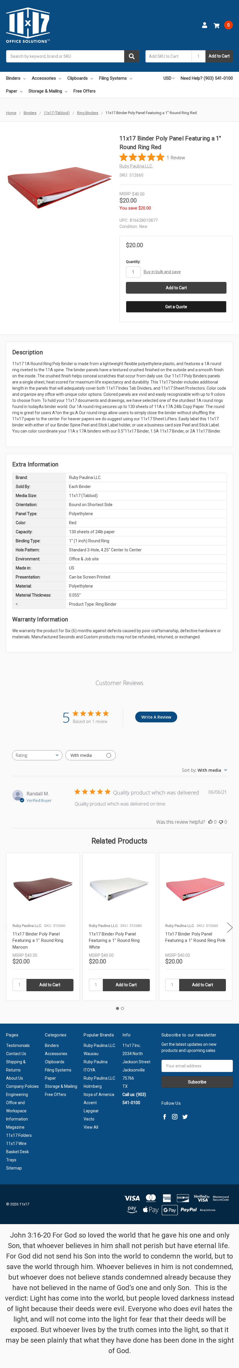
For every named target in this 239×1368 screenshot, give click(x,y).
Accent (90, 1102)
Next (230, 928)
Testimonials (18, 1045)
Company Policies (22, 1086)
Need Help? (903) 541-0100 (207, 78)
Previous (7, 928)
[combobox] (72, 56)
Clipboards (77, 78)
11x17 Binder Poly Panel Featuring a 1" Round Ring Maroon (38, 940)
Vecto (89, 1119)
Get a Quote (176, 306)
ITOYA (89, 1070)
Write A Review (156, 717)
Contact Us (16, 1053)
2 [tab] (122, 1008)
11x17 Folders (19, 1135)
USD (167, 78)
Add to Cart (219, 56)
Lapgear (91, 1111)
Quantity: (133, 261)
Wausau (91, 1053)
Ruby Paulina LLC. (100, 1045)
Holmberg (93, 1086)
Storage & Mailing (45, 91)
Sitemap (14, 1168)
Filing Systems (113, 78)
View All (91, 1127)
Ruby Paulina (96, 1061)
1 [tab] (117, 1008)
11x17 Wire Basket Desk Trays (17, 1151)
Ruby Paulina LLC (99, 1078)
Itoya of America (99, 1094)
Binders (13, 78)
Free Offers (84, 91)
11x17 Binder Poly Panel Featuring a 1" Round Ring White (114, 940)
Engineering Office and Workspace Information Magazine (17, 1111)
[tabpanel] (43, 927)
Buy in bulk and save (162, 271)
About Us (14, 1078)
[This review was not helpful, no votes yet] (221, 822)
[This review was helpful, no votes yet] (210, 822)
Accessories (44, 78)
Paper (11, 91)
